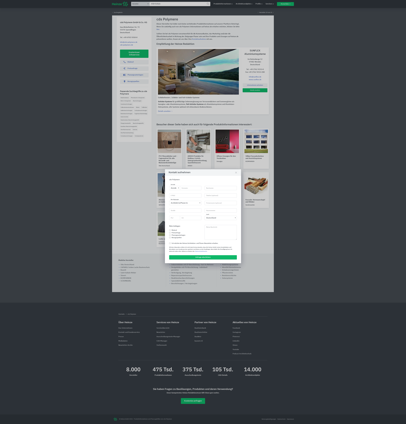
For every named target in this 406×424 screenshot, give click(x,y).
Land (207, 214)
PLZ (172, 218)
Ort (183, 218)
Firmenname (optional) (214, 203)
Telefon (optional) (212, 195)
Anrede (173, 184)
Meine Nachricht (211, 227)
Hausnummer (210, 210)
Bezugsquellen (177, 237)
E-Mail (173, 195)
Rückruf (174, 230)
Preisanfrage (176, 233)
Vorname (185, 188)
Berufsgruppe (175, 199)
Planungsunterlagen (178, 235)
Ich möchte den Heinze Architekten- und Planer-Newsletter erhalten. (195, 243)
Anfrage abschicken (203, 257)
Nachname (209, 188)
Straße (173, 210)
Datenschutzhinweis (201, 251)
